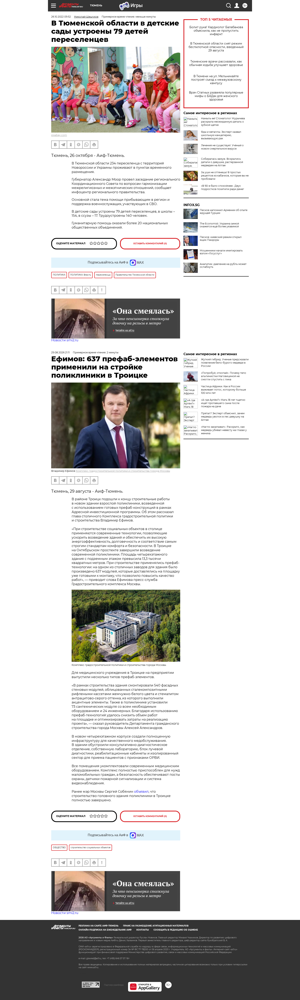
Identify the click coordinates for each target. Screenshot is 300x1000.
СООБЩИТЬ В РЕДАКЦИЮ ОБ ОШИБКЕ (175, 930)
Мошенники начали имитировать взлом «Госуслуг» (221, 252)
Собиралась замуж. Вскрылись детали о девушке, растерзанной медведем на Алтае (222, 162)
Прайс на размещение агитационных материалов (156, 925)
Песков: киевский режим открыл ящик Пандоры (221, 238)
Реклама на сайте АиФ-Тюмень (98, 925)
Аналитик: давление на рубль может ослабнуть (223, 265)
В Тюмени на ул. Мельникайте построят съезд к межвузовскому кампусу (216, 80)
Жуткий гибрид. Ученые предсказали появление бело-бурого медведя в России (225, 362)
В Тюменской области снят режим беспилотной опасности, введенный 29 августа (216, 47)
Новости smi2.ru (64, 340)
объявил (141, 792)
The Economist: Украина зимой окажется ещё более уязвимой (219, 225)
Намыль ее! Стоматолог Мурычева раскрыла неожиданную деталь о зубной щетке (223, 121)
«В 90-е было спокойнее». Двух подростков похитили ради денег (222, 187)
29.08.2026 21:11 (60, 352)
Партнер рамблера (113, 985)
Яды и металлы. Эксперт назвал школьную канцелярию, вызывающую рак (221, 135)
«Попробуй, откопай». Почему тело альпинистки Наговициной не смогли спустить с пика (223, 376)
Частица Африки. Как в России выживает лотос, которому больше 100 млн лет (223, 389)
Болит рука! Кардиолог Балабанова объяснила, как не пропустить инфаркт (216, 31)
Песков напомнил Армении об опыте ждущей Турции (223, 211)
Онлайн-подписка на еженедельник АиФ (105, 930)
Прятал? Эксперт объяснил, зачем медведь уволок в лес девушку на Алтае (222, 416)
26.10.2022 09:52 (61, 16)
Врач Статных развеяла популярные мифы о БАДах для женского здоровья (216, 96)
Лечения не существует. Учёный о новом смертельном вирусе (222, 147)
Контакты (142, 930)
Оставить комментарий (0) (150, 243)
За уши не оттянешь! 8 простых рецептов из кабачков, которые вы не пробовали (225, 175)
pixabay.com (59, 135)
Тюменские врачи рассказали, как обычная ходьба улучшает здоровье (216, 63)
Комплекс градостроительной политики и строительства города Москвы (123, 470)
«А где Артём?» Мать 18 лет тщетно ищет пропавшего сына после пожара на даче (223, 403)
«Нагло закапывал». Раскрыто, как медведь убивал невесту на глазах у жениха (224, 430)
